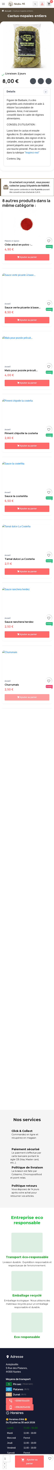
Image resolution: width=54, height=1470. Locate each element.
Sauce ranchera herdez (19, 621)
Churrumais (12, 684)
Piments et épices (12, 241)
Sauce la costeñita (16, 496)
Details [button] (11, 91)
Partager (33, 81)
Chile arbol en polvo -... (18, 244)
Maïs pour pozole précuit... (21, 370)
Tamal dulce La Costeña (20, 559)
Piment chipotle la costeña (21, 433)
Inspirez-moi (32, 152)
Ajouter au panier (29, 1461)
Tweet (41, 81)
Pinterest (49, 81)
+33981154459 (19, 1401)
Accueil (7, 304)
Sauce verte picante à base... (22, 307)
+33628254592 (19, 1407)
